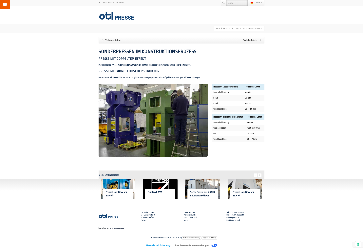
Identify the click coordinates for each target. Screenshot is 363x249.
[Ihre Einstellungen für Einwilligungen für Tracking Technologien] (358, 244)
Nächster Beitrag (250, 40)
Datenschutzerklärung (191, 238)
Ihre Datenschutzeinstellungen (192, 245)
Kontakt (121, 3)
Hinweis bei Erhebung (158, 245)
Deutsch (257, 3)
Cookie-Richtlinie (209, 238)
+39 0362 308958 (107, 3)
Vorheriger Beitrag (113, 40)
